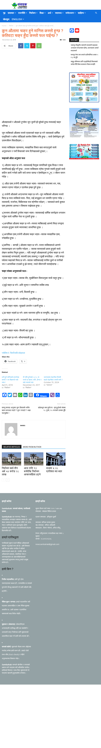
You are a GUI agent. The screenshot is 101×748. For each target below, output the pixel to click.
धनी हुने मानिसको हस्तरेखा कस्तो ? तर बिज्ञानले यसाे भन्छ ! (10, 379)
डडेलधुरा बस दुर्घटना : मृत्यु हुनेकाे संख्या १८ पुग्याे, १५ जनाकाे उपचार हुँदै (51, 408)
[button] (96, 13)
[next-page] (7, 480)
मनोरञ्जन (70, 12)
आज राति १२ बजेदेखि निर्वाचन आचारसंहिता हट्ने (32, 471)
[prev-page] (3, 480)
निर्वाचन (32, 12)
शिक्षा (42, 12)
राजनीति (21, 12)
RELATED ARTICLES (11, 447)
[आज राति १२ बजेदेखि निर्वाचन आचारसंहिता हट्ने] (33, 459)
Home (4, 26)
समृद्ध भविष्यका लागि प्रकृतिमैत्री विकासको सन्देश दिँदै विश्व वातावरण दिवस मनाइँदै (84, 62)
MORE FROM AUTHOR (32, 447)
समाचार (11, 12)
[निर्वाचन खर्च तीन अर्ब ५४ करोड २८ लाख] (11, 459)
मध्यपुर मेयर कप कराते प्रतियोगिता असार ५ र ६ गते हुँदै (84, 56)
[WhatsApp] (39, 45)
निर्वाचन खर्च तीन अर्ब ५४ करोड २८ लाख (10, 471)
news (22, 425)
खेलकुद (6, 19)
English (17, 19)
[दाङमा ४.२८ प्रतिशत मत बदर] (55, 459)
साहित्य (81, 12)
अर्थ (49, 12)
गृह (4, 12)
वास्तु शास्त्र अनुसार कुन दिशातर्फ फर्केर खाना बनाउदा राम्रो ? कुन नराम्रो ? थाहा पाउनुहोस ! (16, 410)
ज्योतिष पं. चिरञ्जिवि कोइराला (13, 353)
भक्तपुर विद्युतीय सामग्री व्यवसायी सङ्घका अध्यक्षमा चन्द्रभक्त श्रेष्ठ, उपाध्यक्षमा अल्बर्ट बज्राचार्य (85, 48)
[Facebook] (20, 45)
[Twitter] (26, 45)
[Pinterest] (33, 45)
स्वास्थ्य (58, 12)
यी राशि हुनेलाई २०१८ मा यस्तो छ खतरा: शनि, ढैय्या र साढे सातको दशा (32, 379)
